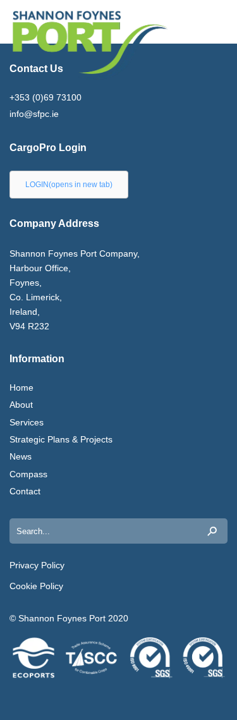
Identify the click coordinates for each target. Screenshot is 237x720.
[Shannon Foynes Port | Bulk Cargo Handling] (47, 45)
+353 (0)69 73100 (45, 97)
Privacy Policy (36, 565)
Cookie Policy (36, 586)
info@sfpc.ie (34, 114)
